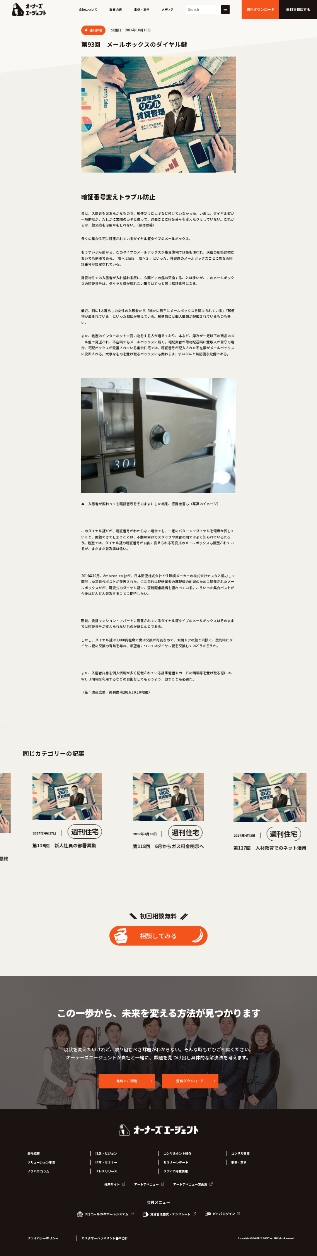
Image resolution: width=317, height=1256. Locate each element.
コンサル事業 (240, 1153)
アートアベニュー (147, 1184)
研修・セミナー (106, 1162)
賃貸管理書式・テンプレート (170, 1214)
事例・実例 (142, 9)
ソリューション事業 (41, 1162)
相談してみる (158, 935)
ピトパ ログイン (224, 1213)
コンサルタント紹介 (177, 1153)
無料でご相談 (126, 1080)
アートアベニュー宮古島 (190, 1184)
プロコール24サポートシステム (106, 1214)
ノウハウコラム (38, 1171)
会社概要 (33, 1153)
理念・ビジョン (106, 1153)
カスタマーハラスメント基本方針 (105, 1238)
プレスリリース (106, 1171)
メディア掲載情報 (176, 1171)
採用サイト (112, 1184)
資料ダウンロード (190, 1080)
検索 (225, 9)
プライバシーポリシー (42, 1238)
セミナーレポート (176, 1162)
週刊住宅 (95, 30)
